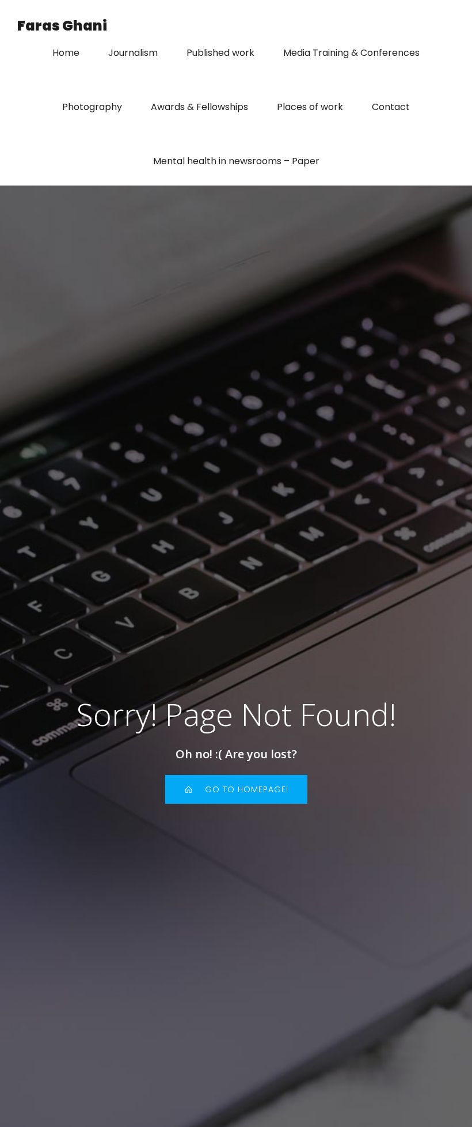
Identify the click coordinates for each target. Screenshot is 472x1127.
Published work (220, 52)
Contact (391, 107)
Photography (92, 107)
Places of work (310, 107)
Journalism (133, 52)
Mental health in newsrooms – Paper (236, 161)
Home (65, 52)
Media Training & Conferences (351, 52)
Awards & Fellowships (199, 107)
